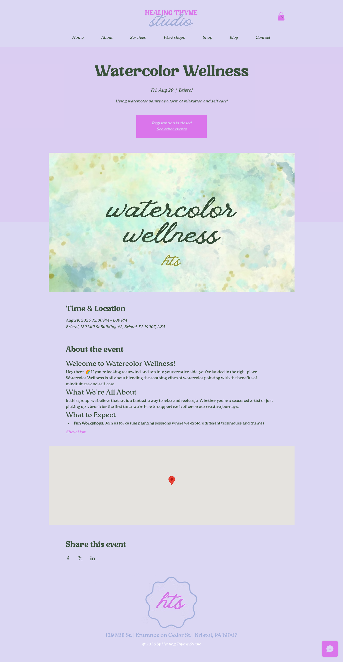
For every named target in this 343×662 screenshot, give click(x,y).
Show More (76, 432)
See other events (171, 129)
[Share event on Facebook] (68, 558)
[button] (281, 16)
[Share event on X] (80, 558)
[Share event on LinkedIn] (92, 558)
